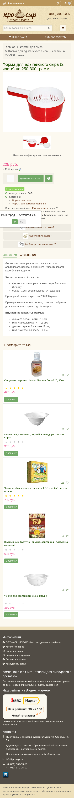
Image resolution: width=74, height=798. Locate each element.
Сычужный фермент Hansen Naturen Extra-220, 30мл (34, 380)
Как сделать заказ (16, 663)
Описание (10, 254)
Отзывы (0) (28, 254)
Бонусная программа (18, 655)
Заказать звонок (58, 19)
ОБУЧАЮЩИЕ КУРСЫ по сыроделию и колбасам (33, 642)
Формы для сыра (31, 47)
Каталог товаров (15, 646)
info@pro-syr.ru (14, 759)
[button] (7, 102)
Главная (9, 47)
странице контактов (34, 748)
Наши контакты (14, 651)
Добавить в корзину (30, 178)
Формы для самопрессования (29, 203)
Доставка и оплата (16, 659)
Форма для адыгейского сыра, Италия (25, 595)
